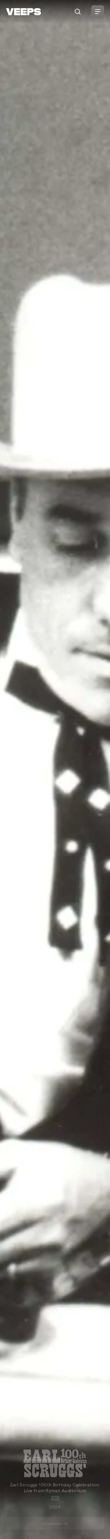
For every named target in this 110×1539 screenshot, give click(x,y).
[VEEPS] (23, 11)
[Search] (77, 11)
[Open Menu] (97, 11)
